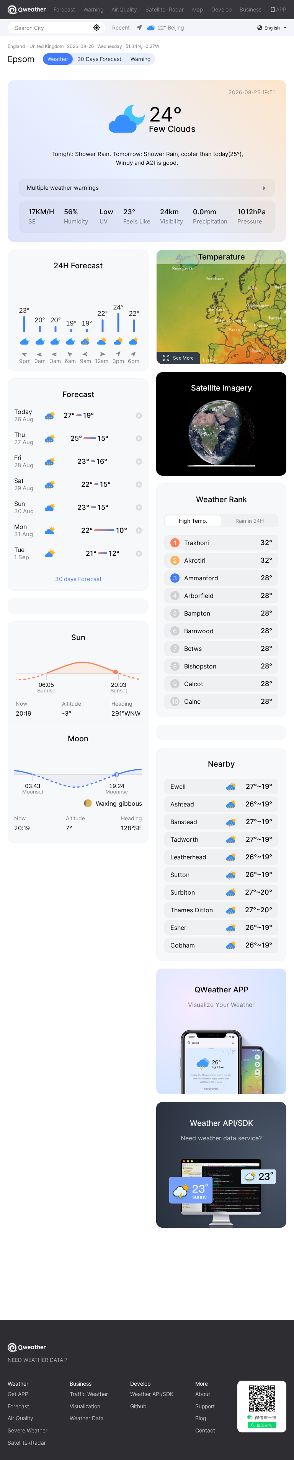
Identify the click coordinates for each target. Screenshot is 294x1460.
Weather (57, 59)
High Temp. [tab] (193, 520)
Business (250, 9)
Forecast (64, 9)
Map (197, 9)
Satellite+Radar (164, 9)
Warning (93, 9)
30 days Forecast (78, 579)
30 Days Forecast (99, 59)
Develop (221, 9)
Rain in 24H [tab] (249, 520)
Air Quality (124, 9)
